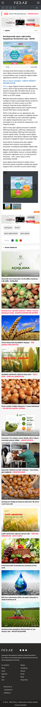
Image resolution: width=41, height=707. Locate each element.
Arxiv (2, 680)
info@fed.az (7, 693)
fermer (17, 228)
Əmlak (22, 674)
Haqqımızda (24, 680)
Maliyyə (22, 665)
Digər (3, 677)
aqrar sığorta (24, 233)
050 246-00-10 (8, 690)
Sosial (3, 671)
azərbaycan (8, 228)
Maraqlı (22, 671)
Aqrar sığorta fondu (11, 233)
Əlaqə (22, 677)
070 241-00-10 (8, 687)
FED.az (5, 86)
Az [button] (37, 8)
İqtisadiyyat (23, 668)
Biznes (3, 668)
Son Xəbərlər (5, 665)
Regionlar (4, 674)
